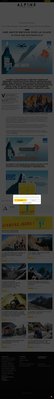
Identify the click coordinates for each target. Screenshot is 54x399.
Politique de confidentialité (27, 202)
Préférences (33, 200)
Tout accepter (20, 200)
